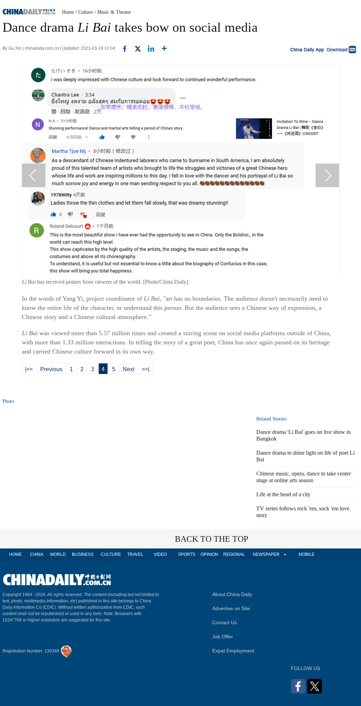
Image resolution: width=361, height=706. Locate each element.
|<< (29, 369)
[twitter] (135, 48)
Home (68, 12)
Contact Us (224, 622)
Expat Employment (233, 650)
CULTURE (111, 554)
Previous (51, 369)
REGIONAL (234, 554)
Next (128, 369)
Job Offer (222, 636)
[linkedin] (148, 48)
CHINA (36, 554)
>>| (145, 369)
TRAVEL (135, 554)
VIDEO (160, 554)
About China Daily (232, 594)
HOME (15, 554)
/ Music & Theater (112, 12)
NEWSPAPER (266, 554)
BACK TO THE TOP (211, 539)
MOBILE (306, 554)
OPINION (209, 554)
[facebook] (122, 48)
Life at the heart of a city (283, 494)
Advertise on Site (231, 608)
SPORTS (186, 554)
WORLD (58, 554)
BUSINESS (82, 554)
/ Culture (84, 12)
